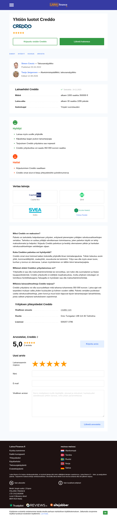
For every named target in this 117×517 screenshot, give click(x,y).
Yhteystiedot (15, 458)
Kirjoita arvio (92, 344)
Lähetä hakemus (82, 41)
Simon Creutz (27, 63)
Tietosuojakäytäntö (17, 465)
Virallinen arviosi (20, 393)
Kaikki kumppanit (17, 454)
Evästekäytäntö (16, 469)
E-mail (16, 383)
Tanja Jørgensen (29, 72)
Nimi (15, 373)
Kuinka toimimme (17, 450)
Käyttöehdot (14, 461)
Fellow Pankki (81, 215)
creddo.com (66, 310)
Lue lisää (44, 514)
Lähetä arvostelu (92, 424)
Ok (105, 513)
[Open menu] (11, 5)
